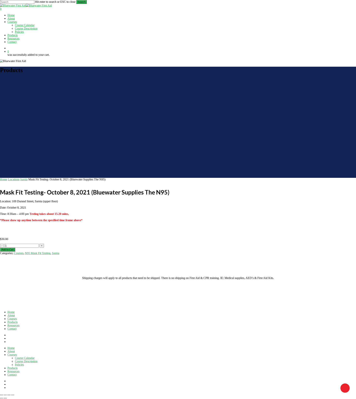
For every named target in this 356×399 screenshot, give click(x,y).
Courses (18, 253)
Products (12, 322)
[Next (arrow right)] (5, 398)
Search (81, 2)
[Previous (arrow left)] (1, 398)
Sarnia (24, 179)
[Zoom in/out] (1, 394)
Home (3, 179)
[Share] (8, 394)
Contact (12, 328)
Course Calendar (24, 358)
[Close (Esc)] (12, 394)
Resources (13, 325)
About (11, 315)
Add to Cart (7, 249)
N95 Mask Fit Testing (37, 253)
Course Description (26, 361)
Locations (13, 179)
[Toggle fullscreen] (5, 394)
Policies (19, 364)
